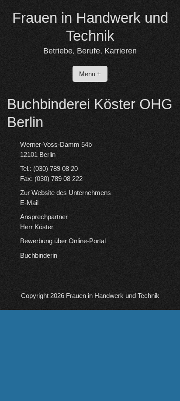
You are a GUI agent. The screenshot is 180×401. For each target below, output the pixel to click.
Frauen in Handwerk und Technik (112, 295)
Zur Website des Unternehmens (65, 192)
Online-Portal (87, 241)
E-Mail (29, 202)
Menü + (90, 74)
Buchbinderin (38, 255)
